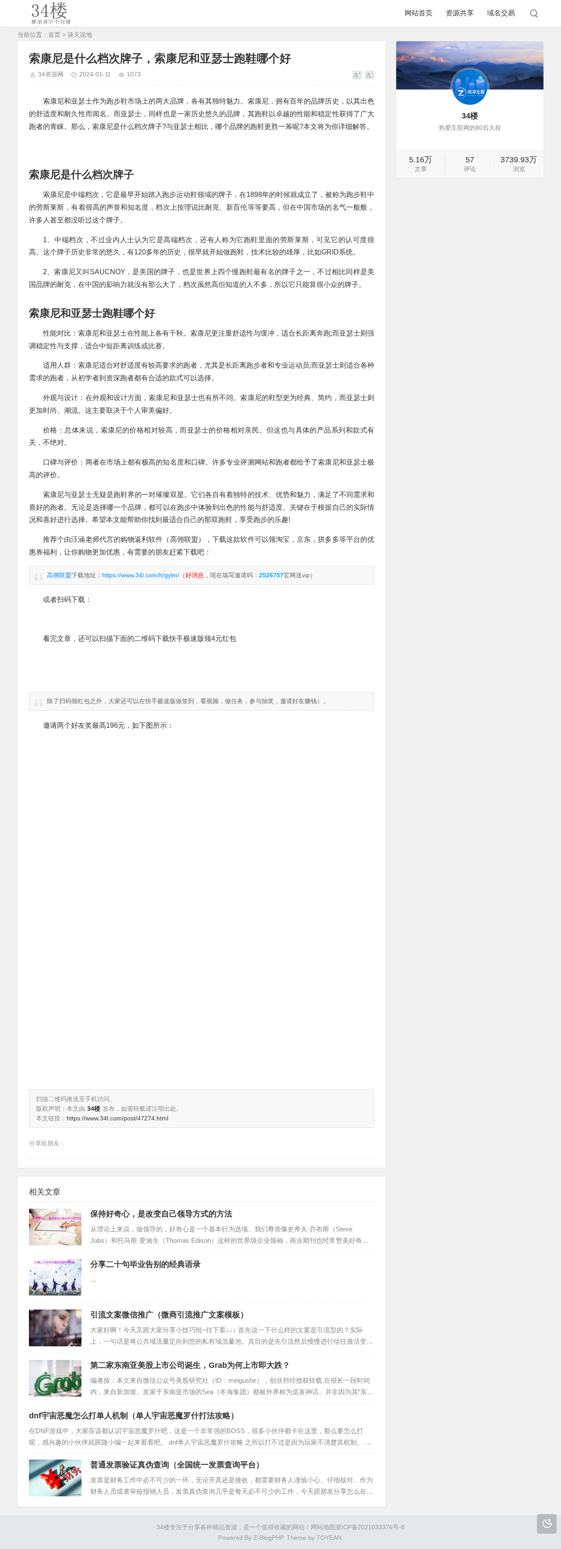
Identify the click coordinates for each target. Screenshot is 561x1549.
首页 (54, 34)
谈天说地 (79, 34)
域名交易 (501, 13)
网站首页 (419, 13)
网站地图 (323, 1527)
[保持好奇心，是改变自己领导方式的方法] (55, 1227)
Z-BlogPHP (268, 1537)
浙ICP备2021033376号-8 (370, 1527)
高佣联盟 (59, 575)
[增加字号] (357, 75)
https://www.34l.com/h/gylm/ (140, 575)
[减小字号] (369, 75)
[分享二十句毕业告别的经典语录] (55, 1277)
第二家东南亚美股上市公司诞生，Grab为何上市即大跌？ (190, 1365)
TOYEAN (328, 1537)
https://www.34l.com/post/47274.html (117, 1118)
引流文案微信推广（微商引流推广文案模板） (169, 1314)
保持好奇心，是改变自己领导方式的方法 (161, 1213)
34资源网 (51, 74)
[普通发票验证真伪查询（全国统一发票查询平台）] (55, 1478)
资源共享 (460, 13)
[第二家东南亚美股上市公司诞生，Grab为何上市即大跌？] (55, 1378)
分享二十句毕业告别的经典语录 (145, 1264)
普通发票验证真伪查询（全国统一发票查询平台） (177, 1464)
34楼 (163, 1527)
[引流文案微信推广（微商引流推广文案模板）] (55, 1327)
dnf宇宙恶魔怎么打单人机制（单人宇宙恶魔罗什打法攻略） (133, 1415)
